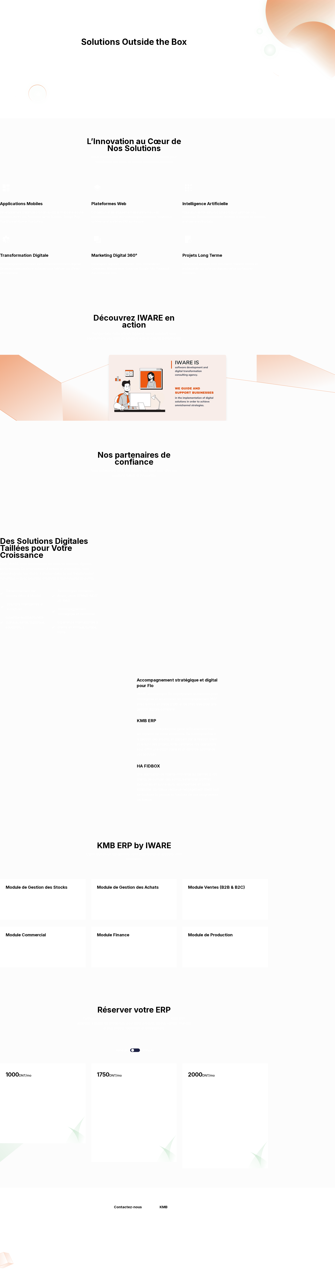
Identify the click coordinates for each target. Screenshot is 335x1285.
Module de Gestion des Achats (128, 887)
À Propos (67, 6)
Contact (102, 6)
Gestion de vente (171, 1225)
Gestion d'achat (170, 1232)
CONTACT (255, 6)
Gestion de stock (171, 1218)
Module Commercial (26, 934)
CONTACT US (134, 78)
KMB (85, 6)
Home (48, 6)
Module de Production (210, 934)
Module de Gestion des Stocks (36, 887)
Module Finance (113, 934)
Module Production (172, 1253)
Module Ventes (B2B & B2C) (216, 887)
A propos (120, 1218)
